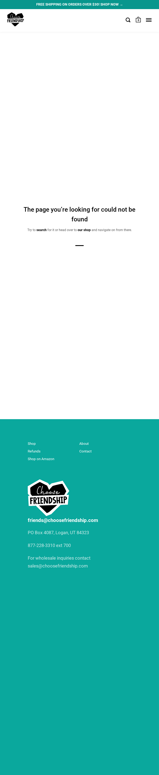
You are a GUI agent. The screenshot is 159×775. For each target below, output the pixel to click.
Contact (85, 451)
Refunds (34, 451)
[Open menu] (149, 20)
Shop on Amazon (41, 459)
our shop (84, 230)
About (84, 443)
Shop (32, 443)
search (41, 230)
